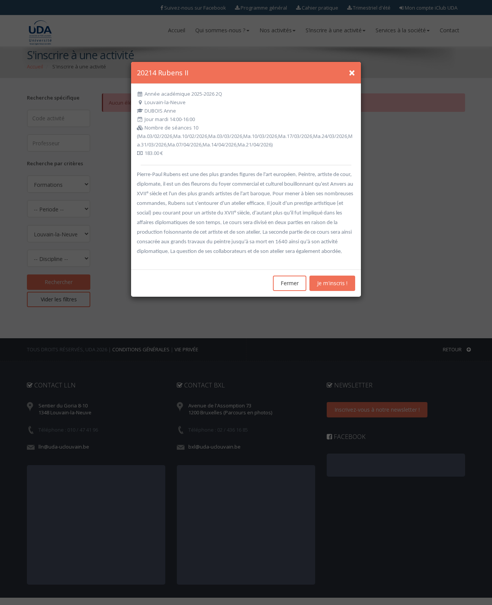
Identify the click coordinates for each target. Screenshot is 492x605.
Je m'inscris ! (332, 283)
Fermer (290, 283)
